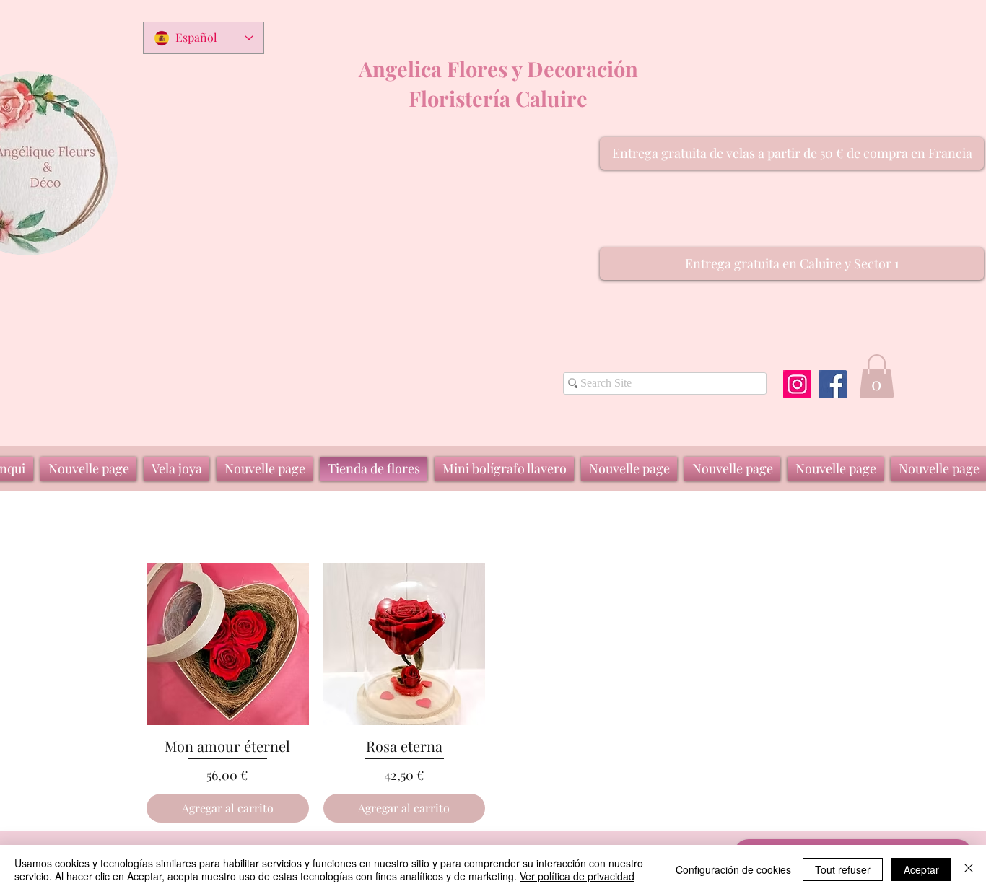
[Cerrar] (968, 869)
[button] (792, 153)
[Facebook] (833, 384)
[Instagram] (797, 384)
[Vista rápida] (228, 644)
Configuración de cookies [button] (733, 869)
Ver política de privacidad (577, 876)
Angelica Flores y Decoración (498, 68)
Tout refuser (843, 869)
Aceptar (921, 869)
